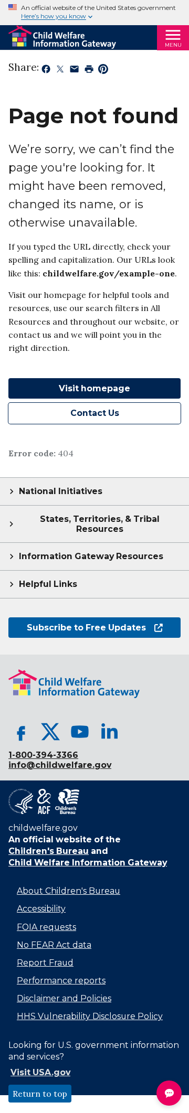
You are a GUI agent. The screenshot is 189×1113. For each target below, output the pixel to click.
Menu (173, 45)
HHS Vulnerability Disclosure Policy (90, 1016)
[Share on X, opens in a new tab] (60, 71)
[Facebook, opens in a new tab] (21, 731)
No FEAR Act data (54, 945)
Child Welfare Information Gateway (87, 863)
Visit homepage (94, 388)
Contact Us (94, 413)
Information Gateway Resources (91, 556)
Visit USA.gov (40, 1072)
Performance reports (61, 981)
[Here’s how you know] (94, 12)
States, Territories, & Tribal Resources (100, 524)
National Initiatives (60, 491)
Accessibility (41, 909)
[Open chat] (169, 1093)
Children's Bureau (48, 851)
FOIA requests (46, 927)
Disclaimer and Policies (64, 998)
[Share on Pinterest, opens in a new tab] (103, 71)
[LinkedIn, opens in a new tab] (109, 731)
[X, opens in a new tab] (50, 731)
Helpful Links (48, 584)
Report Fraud (45, 963)
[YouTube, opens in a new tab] (79, 731)
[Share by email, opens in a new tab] (74, 71)
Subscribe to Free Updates (77, 628)
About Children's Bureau (68, 891)
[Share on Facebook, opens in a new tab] (46, 71)
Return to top (40, 1093)
